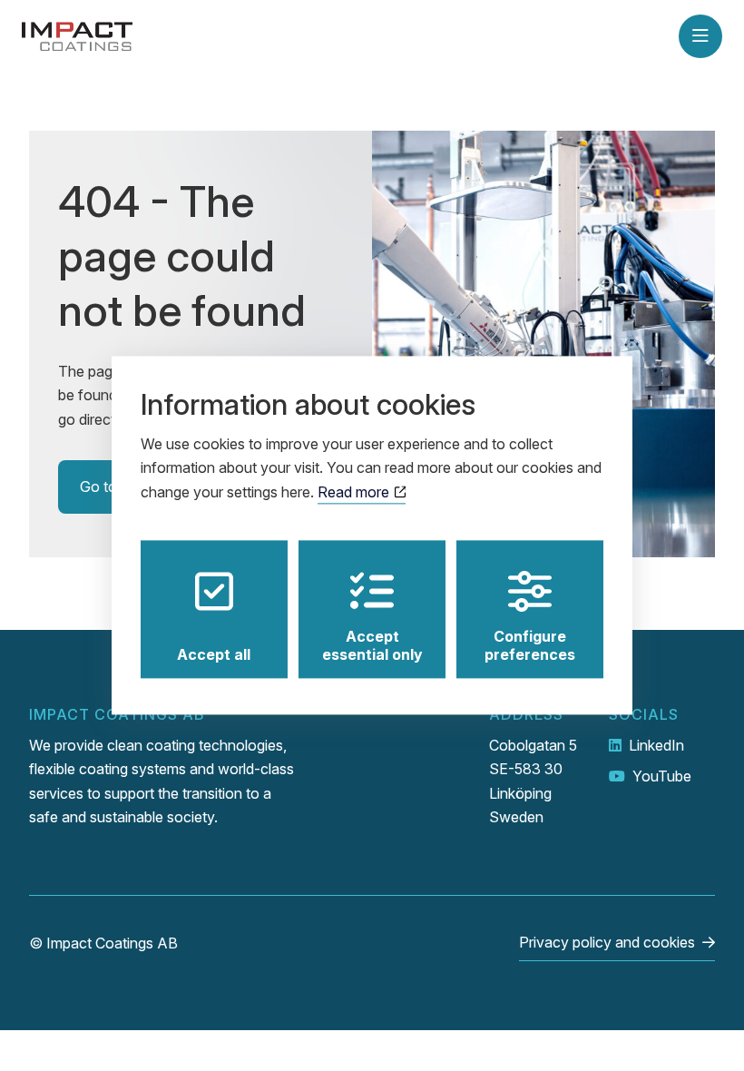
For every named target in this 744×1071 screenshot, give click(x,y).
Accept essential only (372, 646)
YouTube (661, 776)
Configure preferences (530, 646)
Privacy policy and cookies (607, 942)
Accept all (213, 655)
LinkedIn (656, 745)
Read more (355, 492)
